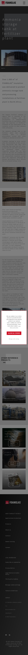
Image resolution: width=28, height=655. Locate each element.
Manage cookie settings (14, 339)
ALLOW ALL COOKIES (14, 333)
